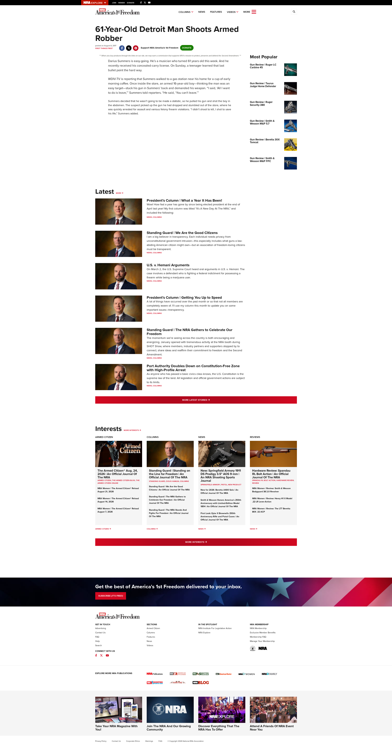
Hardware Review (285, 480)
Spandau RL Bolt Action (263, 480)
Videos (231, 12)
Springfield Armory (210, 484)
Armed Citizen (104, 437)
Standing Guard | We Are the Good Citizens (182, 232)
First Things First (104, 48)
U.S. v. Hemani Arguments (168, 265)
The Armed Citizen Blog (123, 480)
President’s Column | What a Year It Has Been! (184, 200)
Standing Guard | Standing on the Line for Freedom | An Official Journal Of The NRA (169, 474)
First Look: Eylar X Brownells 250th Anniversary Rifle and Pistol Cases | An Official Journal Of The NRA (220, 516)
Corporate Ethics (133, 741)
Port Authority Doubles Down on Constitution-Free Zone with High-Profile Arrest (193, 368)
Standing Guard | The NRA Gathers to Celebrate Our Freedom (189, 332)
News (201, 12)
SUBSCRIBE (110, 595)
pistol (224, 484)
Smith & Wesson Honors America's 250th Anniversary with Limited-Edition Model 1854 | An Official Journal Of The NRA (221, 503)
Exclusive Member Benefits (263, 632)
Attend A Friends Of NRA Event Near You (272, 728)
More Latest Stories (208, 400)
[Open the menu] (254, 11)
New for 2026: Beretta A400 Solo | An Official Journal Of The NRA (219, 491)
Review (255, 483)
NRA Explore (204, 632)
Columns (184, 12)
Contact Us (100, 632)
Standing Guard (157, 481)
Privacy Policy (100, 741)
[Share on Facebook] (122, 47)
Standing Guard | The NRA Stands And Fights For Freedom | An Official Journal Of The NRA (168, 513)
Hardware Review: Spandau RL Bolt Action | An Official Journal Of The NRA (271, 474)
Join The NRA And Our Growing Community (169, 728)
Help (97, 641)
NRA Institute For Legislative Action (215, 628)
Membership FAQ (258, 637)
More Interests (131, 430)
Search (98, 645)
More (118, 193)
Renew (121, 2)
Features (216, 12)
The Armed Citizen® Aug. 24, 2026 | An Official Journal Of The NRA (118, 474)
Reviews (255, 437)
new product (234, 484)
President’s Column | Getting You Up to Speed (184, 297)
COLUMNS (184, 481)
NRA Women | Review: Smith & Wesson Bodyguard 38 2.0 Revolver (271, 490)
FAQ (97, 637)
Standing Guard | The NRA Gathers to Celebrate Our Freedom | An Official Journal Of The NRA (167, 500)
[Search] (294, 12)
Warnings (149, 741)
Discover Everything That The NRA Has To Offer (218, 728)
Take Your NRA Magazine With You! (116, 728)
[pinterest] (135, 47)
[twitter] (128, 47)
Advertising (100, 628)
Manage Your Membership (262, 641)
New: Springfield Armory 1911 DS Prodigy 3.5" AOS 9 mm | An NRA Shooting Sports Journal (221, 475)
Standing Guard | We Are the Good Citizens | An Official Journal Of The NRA (169, 488)
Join (114, 2)
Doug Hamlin (172, 481)
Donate (130, 2)
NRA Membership (258, 628)
